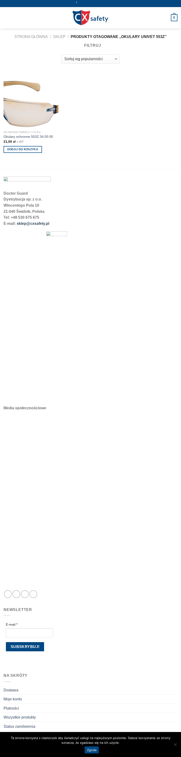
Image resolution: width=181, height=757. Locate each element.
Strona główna (31, 37)
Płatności (11, 708)
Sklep (59, 37)
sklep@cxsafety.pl (33, 224)
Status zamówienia (19, 726)
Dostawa (11, 690)
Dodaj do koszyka (22, 149)
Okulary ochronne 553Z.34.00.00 (28, 136)
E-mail (11, 624)
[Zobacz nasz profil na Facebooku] (8, 594)
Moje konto (13, 699)
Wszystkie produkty (20, 717)
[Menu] (6, 18)
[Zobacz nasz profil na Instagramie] (16, 594)
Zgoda (91, 750)
